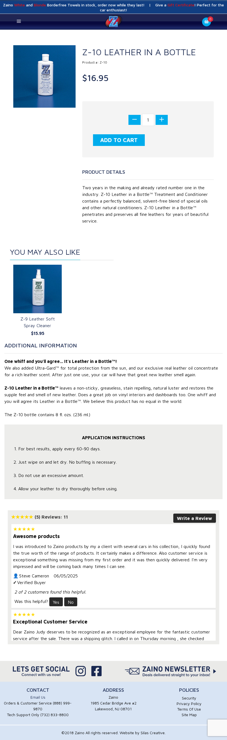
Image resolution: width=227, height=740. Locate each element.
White (19, 4)
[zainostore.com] (113, 21)
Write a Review (194, 518)
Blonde (40, 4)
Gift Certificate (180, 4)
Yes (56, 602)
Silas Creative (153, 732)
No (71, 602)
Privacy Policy (189, 703)
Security (189, 698)
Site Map (189, 714)
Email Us (37, 697)
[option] (37, 301)
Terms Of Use (189, 709)
